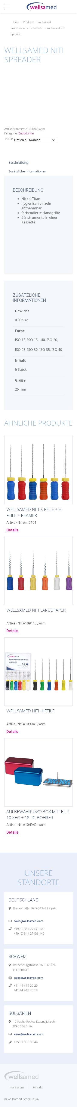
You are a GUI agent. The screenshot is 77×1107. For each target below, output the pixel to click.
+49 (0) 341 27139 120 (29, 929)
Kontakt (38, 1087)
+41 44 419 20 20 (26, 985)
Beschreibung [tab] (18, 162)
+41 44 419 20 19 (26, 990)
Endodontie (36, 28)
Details (12, 530)
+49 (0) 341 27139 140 (29, 933)
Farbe (9, 139)
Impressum (16, 1087)
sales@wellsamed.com (28, 921)
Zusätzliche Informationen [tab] (27, 171)
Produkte (28, 22)
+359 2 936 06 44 (26, 1042)
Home (15, 22)
